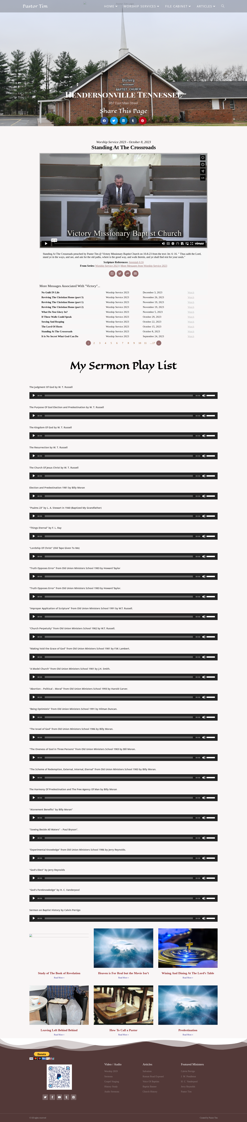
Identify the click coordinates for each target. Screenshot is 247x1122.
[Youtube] (59, 1097)
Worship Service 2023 (107, 265)
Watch (191, 292)
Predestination (187, 1030)
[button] (104, 120)
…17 (152, 343)
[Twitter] (45, 1097)
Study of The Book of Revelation (59, 973)
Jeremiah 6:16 (136, 262)
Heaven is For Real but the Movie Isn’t (123, 973)
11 (145, 343)
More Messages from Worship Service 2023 (144, 265)
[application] (123, 395)
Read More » (59, 978)
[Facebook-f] (52, 1097)
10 (139, 343)
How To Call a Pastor (123, 1030)
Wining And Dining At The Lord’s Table (188, 973)
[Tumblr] (66, 1097)
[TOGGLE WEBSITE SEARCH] (223, 6)
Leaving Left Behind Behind (59, 1030)
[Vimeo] (73, 1097)
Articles (147, 1064)
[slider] (211, 395)
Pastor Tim (35, 6)
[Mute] (203, 395)
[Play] (33, 395)
